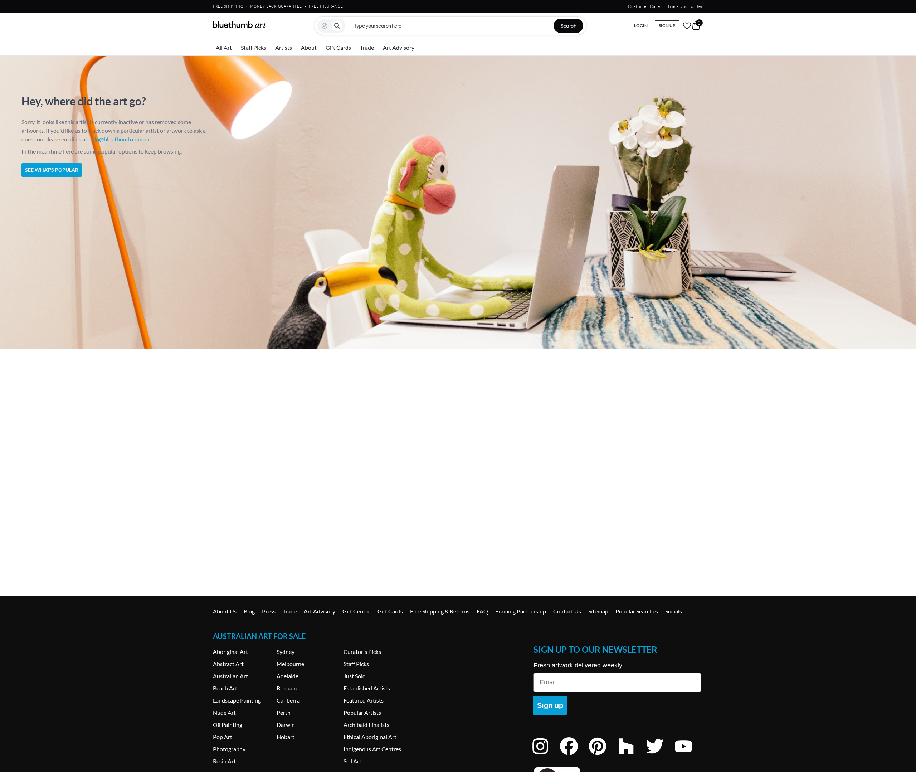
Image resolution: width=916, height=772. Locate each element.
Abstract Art (228, 663)
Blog (249, 611)
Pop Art (222, 736)
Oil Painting (227, 724)
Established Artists (367, 688)
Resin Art (224, 761)
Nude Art (224, 712)
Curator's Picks (362, 651)
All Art (224, 47)
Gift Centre (356, 611)
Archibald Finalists (366, 724)
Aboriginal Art (230, 651)
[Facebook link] (574, 755)
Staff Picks (253, 47)
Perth (284, 712)
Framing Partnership (520, 611)
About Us (225, 611)
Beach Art (225, 688)
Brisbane (287, 688)
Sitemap (598, 611)
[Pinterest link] (603, 755)
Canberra (288, 700)
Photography (229, 749)
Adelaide (287, 676)
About (309, 47)
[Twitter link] (660, 755)
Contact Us (567, 611)
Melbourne (290, 663)
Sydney (285, 651)
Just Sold (355, 676)
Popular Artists (362, 712)
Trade (367, 47)
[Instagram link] (545, 755)
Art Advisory (398, 47)
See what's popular (51, 170)
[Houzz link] (631, 755)
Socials (673, 611)
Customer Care (644, 6)
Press (269, 611)
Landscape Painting (237, 700)
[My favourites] (687, 26)
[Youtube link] (688, 755)
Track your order (685, 6)
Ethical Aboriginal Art (370, 736)
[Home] (240, 24)
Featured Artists (364, 700)
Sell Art (352, 761)
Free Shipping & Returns (439, 611)
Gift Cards (338, 47)
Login (641, 25)
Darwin (286, 724)
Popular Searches (636, 611)
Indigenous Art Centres (372, 749)
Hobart (285, 736)
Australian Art (230, 676)
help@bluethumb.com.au (119, 139)
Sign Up (667, 25)
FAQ (482, 611)
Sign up (550, 705)
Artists (283, 47)
